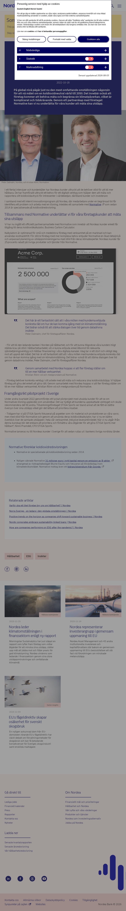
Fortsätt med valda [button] (62, 39)
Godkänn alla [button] (93, 39)
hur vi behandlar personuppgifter (52, 31)
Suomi (39, 9)
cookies (31, 31)
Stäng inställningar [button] (31, 39)
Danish (20, 9)
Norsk (33, 9)
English (27, 9)
